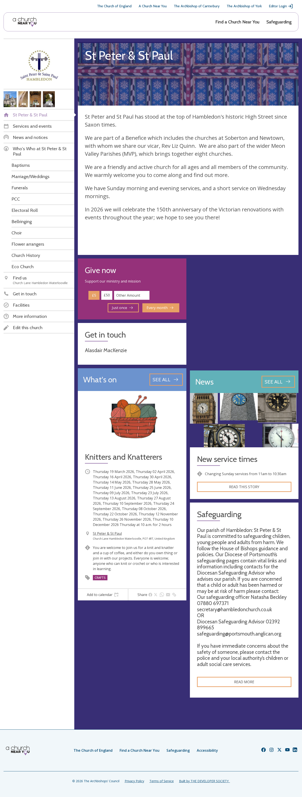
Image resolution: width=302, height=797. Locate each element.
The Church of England (114, 6)
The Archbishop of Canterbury (197, 6)
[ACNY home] (24, 21)
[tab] (103, 594)
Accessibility (207, 750)
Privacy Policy (134, 781)
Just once (119, 307)
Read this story (244, 486)
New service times (227, 459)
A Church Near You (153, 6)
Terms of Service (161, 781)
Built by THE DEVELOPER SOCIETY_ (204, 781)
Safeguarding (279, 22)
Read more (244, 681)
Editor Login (278, 6)
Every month (157, 307)
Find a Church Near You (237, 22)
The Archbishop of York (244, 6)
